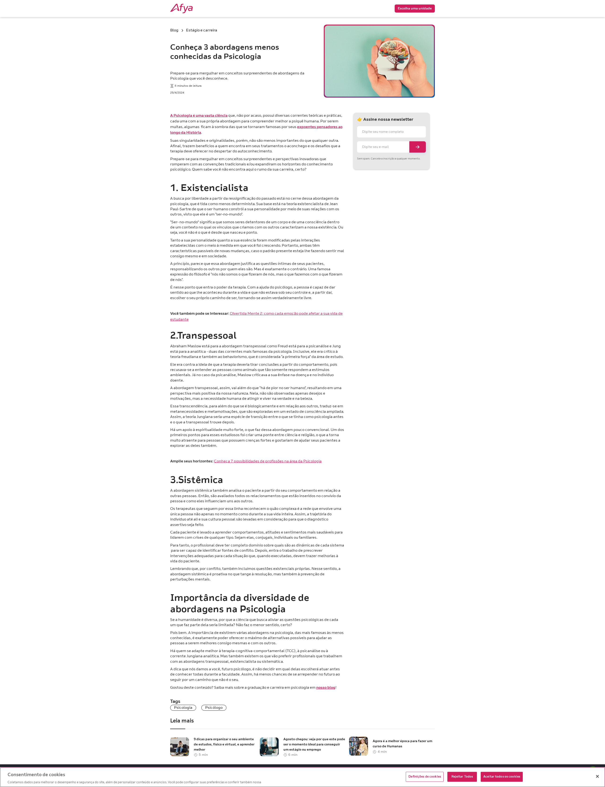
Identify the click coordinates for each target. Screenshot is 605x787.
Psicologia (183, 707)
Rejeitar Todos (462, 776)
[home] (189, 8)
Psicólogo (214, 707)
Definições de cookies (424, 776)
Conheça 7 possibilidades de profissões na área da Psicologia (268, 461)
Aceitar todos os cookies (501, 776)
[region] (302, 777)
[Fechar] (597, 776)
